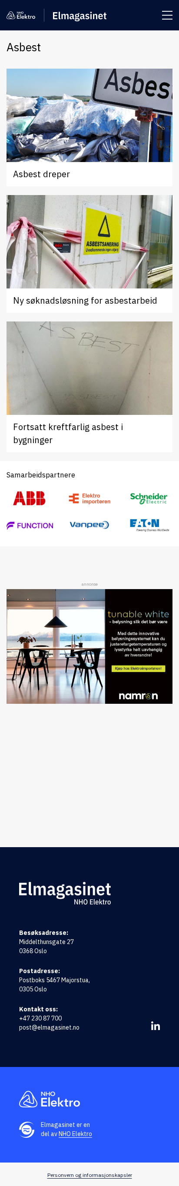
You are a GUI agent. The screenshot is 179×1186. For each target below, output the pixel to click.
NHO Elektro (75, 1134)
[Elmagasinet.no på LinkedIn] (155, 1025)
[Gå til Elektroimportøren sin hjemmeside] (89, 498)
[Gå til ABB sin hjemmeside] (30, 498)
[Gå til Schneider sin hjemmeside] (149, 498)
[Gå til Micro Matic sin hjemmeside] (30, 525)
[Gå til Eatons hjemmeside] (149, 525)
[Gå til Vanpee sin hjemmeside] (89, 525)
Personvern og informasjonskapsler (89, 1175)
